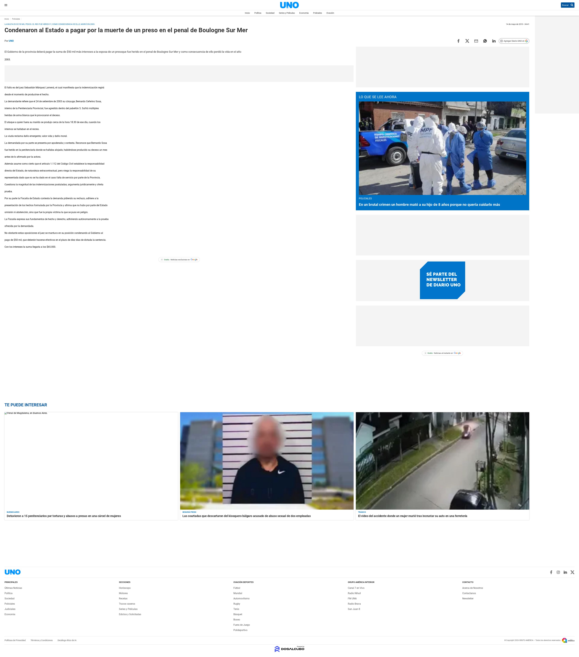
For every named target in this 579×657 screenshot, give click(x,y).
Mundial (237, 593)
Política (257, 13)
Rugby (236, 603)
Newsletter (467, 598)
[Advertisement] (179, 73)
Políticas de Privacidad (15, 640)
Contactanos (469, 593)
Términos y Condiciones (42, 640)
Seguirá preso (189, 512)
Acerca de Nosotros (472, 588)
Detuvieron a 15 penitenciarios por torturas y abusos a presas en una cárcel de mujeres (64, 516)
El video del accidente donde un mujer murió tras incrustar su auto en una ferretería (412, 516)
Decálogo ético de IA (67, 640)
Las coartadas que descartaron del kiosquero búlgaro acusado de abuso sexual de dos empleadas (246, 516)
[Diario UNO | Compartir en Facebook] (458, 40)
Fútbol (236, 588)
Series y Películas (287, 13)
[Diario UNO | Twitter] (572, 572)
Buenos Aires (13, 512)
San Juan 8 (354, 609)
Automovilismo (241, 598)
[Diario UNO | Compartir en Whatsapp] (485, 40)
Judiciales (10, 609)
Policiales (317, 13)
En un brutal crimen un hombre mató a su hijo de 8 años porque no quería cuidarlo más (429, 204)
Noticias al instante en (439, 353)
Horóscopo (125, 588)
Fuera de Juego (241, 624)
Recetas (123, 598)
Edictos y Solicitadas (130, 614)
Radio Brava (354, 603)
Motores (123, 593)
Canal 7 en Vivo (356, 588)
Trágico (362, 512)
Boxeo (236, 619)
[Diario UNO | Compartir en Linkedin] (494, 40)
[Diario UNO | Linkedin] (565, 572)
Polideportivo (240, 630)
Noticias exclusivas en (175, 259)
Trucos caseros (127, 603)
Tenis (236, 609)
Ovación (330, 13)
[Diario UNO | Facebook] (551, 572)
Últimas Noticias (13, 588)
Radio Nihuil (354, 593)
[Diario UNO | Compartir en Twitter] (467, 40)
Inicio (247, 13)
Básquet (237, 614)
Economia (304, 13)
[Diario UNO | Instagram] (558, 572)
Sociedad (270, 13)
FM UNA (352, 598)
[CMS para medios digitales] (289, 649)
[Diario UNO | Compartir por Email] (476, 40)
